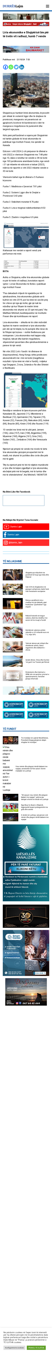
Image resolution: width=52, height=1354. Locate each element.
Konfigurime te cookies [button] (14, 1348)
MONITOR (42, 474)
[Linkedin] (21, 67)
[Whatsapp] (10, 67)
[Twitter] (16, 67)
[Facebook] (5, 67)
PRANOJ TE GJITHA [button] (36, 1348)
